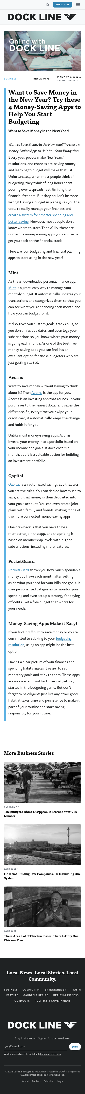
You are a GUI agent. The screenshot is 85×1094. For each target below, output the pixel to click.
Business (10, 78)
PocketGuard (18, 570)
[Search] (47, 5)
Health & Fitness (66, 995)
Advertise (49, 1081)
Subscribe (63, 4)
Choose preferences (50, 1054)
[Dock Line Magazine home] (42, 17)
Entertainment (56, 989)
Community (31, 989)
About (25, 1081)
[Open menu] (78, 4)
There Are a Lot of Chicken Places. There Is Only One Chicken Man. (41, 938)
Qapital (14, 484)
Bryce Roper (42, 78)
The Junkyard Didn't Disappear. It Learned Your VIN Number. (40, 813)
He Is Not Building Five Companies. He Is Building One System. (42, 875)
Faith (77, 989)
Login (60, 1081)
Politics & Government (53, 1000)
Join (75, 1047)
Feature (12, 995)
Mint (12, 287)
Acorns (36, 392)
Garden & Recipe (35, 995)
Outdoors (22, 1000)
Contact (36, 1081)
